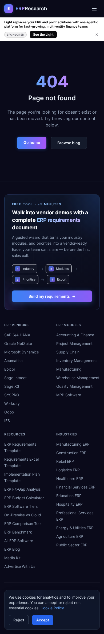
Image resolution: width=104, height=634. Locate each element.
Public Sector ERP (71, 545)
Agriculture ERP (69, 536)
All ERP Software (18, 540)
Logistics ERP (68, 470)
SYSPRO (11, 395)
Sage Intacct (15, 377)
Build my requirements (52, 296)
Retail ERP (65, 461)
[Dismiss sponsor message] (97, 35)
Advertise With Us (19, 566)
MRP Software (68, 395)
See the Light (43, 34)
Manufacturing (69, 369)
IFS (7, 420)
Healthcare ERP (69, 478)
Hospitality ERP (69, 504)
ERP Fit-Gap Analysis (22, 489)
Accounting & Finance (75, 335)
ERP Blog (12, 549)
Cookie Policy (52, 608)
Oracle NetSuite (18, 343)
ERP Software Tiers (21, 506)
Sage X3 (11, 386)
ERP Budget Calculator (24, 497)
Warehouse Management (77, 377)
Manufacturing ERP (73, 444)
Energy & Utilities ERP (75, 527)
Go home (31, 142)
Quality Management (74, 386)
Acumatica (13, 360)
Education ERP (69, 495)
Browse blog (68, 142)
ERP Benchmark (18, 532)
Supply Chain (67, 352)
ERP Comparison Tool (22, 523)
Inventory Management (76, 360)
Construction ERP (71, 452)
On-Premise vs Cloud (22, 515)
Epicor (9, 369)
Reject (18, 620)
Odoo (9, 412)
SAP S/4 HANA (17, 335)
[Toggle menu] (94, 8)
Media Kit (12, 557)
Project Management (74, 343)
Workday (12, 403)
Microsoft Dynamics (21, 352)
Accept (42, 620)
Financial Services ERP (75, 487)
